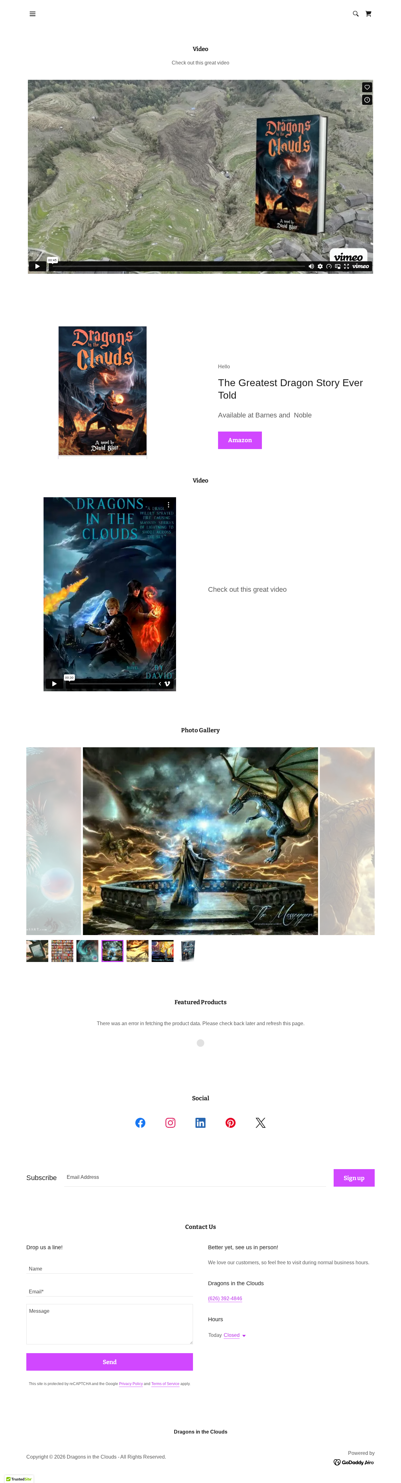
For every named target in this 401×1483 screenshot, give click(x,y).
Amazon (240, 440)
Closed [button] (232, 1335)
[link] (368, 14)
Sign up (354, 1178)
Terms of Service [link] (165, 1384)
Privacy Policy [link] (131, 1384)
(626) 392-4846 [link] (225, 1298)
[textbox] (195, 1178)
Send (110, 1362)
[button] (32, 14)
